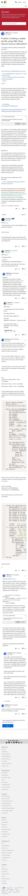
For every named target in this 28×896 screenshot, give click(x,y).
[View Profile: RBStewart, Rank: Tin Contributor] (3, 33)
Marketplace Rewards (6, 857)
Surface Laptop (4, 751)
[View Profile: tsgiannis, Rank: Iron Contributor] (2, 251)
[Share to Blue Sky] (16, 742)
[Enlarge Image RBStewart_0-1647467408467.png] (15, 619)
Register (20, 2)
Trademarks (18, 890)
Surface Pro (4, 749)
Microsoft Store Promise (6, 787)
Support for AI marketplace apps (7, 850)
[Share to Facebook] (9, 742)
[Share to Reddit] (14, 742)
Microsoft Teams (5, 831)
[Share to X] (11, 742)
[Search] (16, 2)
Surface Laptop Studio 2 (6, 754)
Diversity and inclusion (6, 878)
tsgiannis (7, 250)
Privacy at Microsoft (5, 873)
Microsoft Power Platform (6, 829)
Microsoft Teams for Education (7, 801)
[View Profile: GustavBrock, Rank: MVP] (2, 219)
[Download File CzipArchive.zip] (14, 331)
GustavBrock (8, 218)
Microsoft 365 (4, 826)
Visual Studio (4, 860)
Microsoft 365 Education (6, 803)
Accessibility (4, 881)
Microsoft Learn (4, 848)
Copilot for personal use (6, 758)
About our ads (16, 892)
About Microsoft (5, 869)
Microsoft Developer (5, 845)
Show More (8, 701)
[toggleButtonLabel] (26, 6)
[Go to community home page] (5, 2)
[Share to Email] (21, 742)
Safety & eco (4, 892)
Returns (3, 779)
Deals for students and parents (7, 810)
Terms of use (11, 890)
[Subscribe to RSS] (19, 742)
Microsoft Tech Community (6, 852)
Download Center (5, 775)
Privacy (16, 889)
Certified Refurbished (5, 784)
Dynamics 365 (4, 824)
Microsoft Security (5, 822)
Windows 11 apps (5, 765)
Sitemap (3, 889)
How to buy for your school (6, 805)
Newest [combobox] (23, 214)
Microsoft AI (4, 819)
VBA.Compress (5, 232)
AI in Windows (4, 761)
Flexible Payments (5, 789)
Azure (3, 843)
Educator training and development (8, 808)
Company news (4, 871)
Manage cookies (5, 890)
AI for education (5, 812)
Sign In (24, 2)
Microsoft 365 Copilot (6, 834)
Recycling (10, 892)
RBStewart (8, 33)
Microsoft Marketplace (6, 855)
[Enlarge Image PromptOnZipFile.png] (14, 120)
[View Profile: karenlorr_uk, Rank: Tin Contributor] (2, 339)
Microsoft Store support (6, 777)
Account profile (4, 772)
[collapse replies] (14, 217)
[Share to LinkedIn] (6, 742)
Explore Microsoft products (6, 763)
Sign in (8, 726)
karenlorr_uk (8, 339)
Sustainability (4, 883)
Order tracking (4, 782)
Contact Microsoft (10, 889)
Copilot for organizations (6, 756)
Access (4, 6)
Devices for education (6, 798)
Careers (3, 866)
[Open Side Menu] (2, 2)
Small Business (4, 836)
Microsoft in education (6, 796)
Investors (3, 876)
